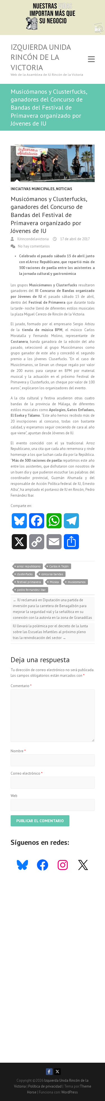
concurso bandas (52, 574)
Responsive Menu (91, 59)
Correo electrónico (27, 773)
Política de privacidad (45, 1086)
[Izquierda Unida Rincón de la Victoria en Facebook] (49, 1071)
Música (54, 582)
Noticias (64, 189)
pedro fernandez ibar (31, 590)
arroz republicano (28, 566)
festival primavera (29, 582)
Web (14, 795)
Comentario (21, 685)
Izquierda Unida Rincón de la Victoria (41, 57)
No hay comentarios (34, 246)
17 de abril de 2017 (74, 239)
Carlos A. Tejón (59, 566)
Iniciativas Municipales (33, 189)
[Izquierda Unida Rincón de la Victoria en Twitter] (57, 1071)
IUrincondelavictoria (33, 239)
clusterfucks (24, 574)
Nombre (18, 751)
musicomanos (76, 582)
